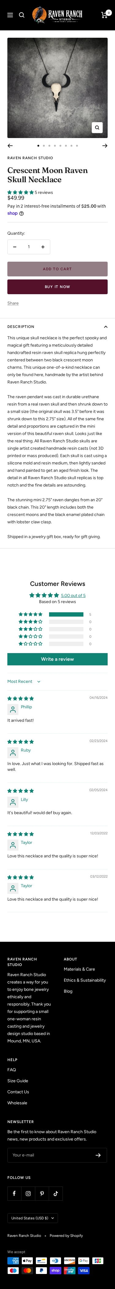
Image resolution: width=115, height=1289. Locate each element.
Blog (68, 991)
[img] (20, 698)
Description (20, 327)
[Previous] (10, 146)
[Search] (22, 15)
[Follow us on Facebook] (14, 1193)
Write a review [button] (57, 659)
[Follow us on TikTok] (56, 1193)
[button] (21, 192)
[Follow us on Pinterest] (42, 1193)
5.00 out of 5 (73, 595)
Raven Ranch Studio (30, 158)
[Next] (105, 146)
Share (13, 303)
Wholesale (17, 1103)
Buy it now (58, 287)
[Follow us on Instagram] (28, 1193)
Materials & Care (79, 969)
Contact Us (18, 1092)
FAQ (11, 1069)
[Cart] (104, 15)
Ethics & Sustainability (85, 980)
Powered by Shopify (66, 1235)
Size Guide (17, 1080)
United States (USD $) (29, 1218)
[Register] (98, 1155)
